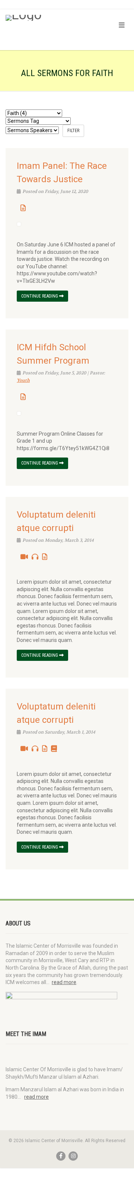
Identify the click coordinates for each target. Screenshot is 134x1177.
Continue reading (40, 296)
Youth (23, 380)
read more (64, 982)
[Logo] (45, 18)
